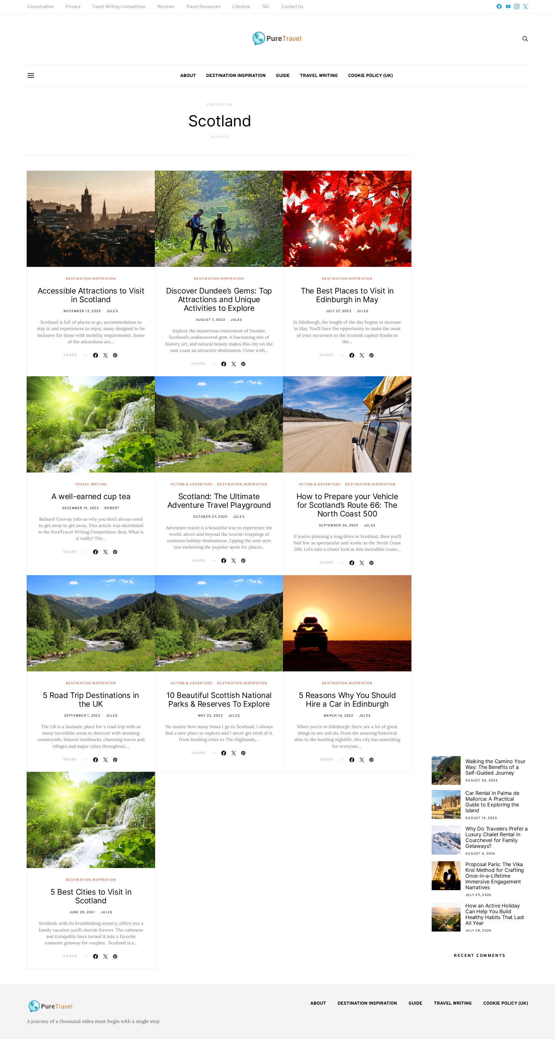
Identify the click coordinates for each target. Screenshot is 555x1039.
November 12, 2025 (82, 311)
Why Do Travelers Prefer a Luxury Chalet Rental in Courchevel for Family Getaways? (496, 837)
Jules (112, 311)
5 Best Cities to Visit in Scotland (91, 896)
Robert (112, 508)
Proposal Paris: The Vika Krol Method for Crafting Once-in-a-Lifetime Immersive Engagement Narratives (494, 875)
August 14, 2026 (481, 818)
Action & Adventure (192, 484)
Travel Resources (203, 7)
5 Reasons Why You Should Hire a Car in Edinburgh (347, 700)
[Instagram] (516, 6)
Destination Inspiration (236, 76)
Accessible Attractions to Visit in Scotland (91, 295)
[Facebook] (499, 6)
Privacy (73, 7)
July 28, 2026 (478, 931)
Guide (283, 76)
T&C (266, 7)
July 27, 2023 (338, 311)
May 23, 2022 (210, 716)
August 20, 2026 (481, 781)
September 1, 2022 (82, 716)
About (188, 76)
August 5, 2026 (480, 854)
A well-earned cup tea (91, 496)
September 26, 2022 (338, 526)
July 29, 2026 (478, 895)
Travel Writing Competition (119, 7)
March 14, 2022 (339, 716)
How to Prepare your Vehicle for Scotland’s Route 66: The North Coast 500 (347, 505)
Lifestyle (241, 7)
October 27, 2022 (210, 517)
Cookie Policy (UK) (370, 76)
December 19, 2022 (80, 508)
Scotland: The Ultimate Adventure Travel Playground (219, 501)
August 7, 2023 (210, 320)
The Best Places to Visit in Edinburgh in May (347, 295)
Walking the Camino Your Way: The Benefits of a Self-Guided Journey (495, 767)
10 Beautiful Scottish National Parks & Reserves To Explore (219, 700)
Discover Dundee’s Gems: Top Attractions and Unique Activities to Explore (219, 299)
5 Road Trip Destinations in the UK (91, 700)
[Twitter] (525, 6)
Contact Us (292, 7)
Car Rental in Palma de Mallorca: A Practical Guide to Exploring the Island (492, 801)
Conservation (40, 7)
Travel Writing (319, 76)
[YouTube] (508, 6)
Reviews (165, 7)
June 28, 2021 (82, 912)
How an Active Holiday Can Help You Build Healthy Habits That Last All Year (494, 914)
